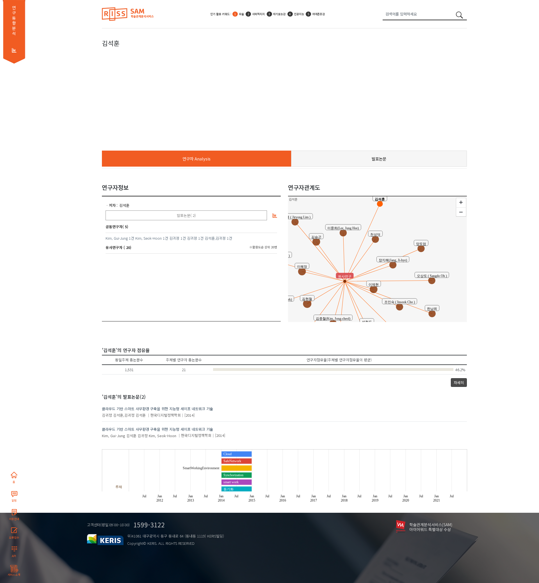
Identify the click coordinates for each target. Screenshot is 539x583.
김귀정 (174, 238)
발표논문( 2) (186, 215)
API (14, 556)
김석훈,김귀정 (215, 238)
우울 (241, 14)
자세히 (459, 382)
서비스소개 (14, 575)
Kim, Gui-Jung (117, 238)
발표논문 (379, 159)
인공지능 (299, 14)
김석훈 (124, 205)
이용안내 (14, 519)
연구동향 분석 (14, 20)
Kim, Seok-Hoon (148, 238)
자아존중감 (318, 14)
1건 (131, 238)
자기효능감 (279, 14)
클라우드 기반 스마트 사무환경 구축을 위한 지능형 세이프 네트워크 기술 (157, 408)
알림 (14, 500)
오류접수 (14, 537)
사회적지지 (258, 14)
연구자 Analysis (196, 159)
